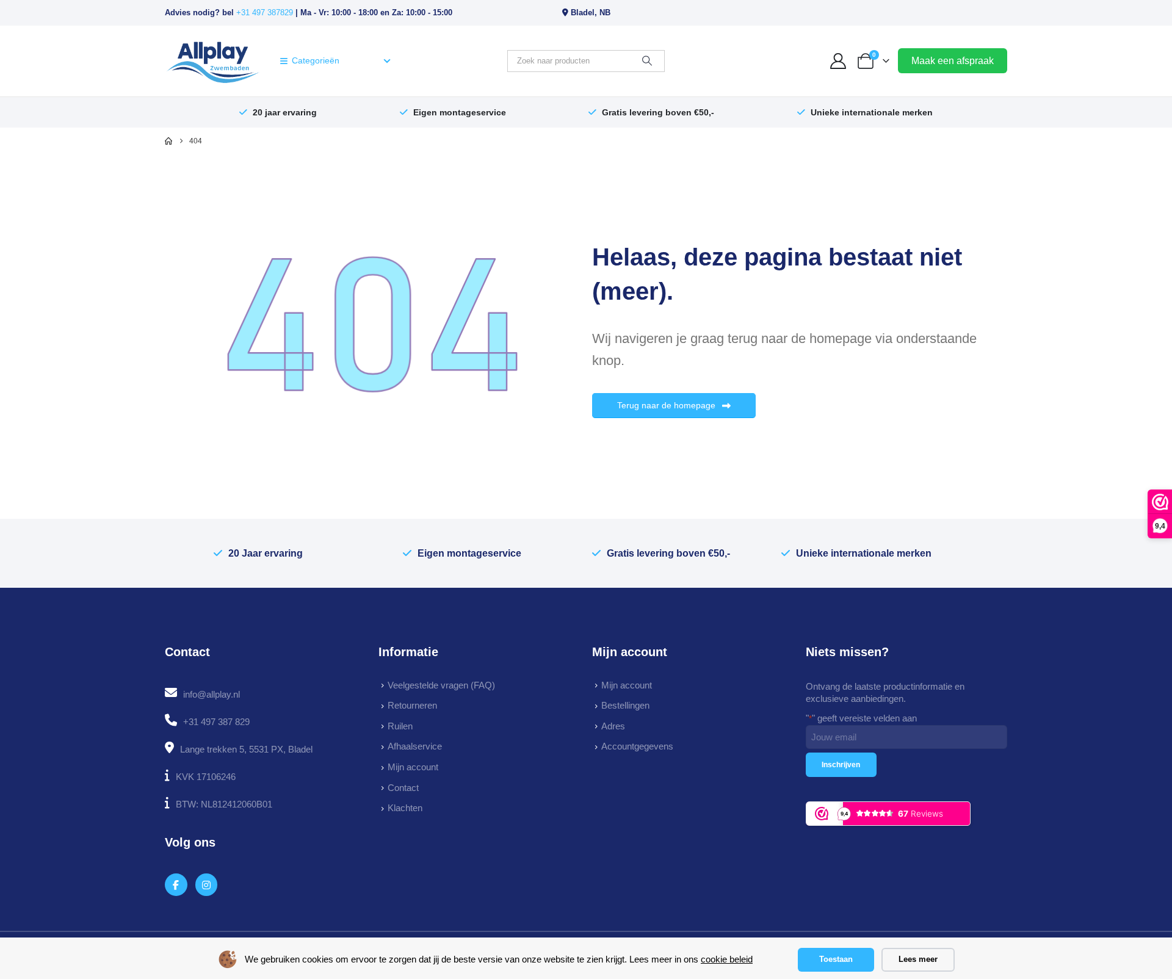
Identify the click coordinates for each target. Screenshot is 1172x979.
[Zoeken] (647, 61)
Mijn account (413, 767)
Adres (613, 726)
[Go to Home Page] (168, 141)
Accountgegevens (637, 746)
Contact (403, 787)
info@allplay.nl (211, 694)
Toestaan (836, 959)
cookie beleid (727, 959)
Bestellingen (625, 705)
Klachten (405, 808)
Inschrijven (841, 764)
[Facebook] (176, 884)
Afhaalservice (415, 746)
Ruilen (400, 726)
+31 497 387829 (264, 12)
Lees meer (918, 959)
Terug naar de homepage (667, 405)
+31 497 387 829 (216, 722)
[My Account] (838, 61)
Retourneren (412, 705)
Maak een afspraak (952, 61)
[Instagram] (206, 884)
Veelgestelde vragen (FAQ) (441, 685)
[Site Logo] (213, 61)
